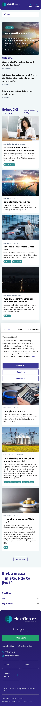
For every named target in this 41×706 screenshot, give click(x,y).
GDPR (13, 698)
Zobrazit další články (29, 111)
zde (33, 356)
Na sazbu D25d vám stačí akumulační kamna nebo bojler (18, 149)
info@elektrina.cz (12, 656)
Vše (8, 14)
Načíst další (20, 559)
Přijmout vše (20, 366)
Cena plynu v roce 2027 (14, 411)
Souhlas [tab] (7, 329)
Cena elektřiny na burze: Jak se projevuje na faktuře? (18, 459)
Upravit (19, 372)
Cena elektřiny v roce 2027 (16, 201)
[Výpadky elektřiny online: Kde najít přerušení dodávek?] (20, 65)
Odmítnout (20, 378)
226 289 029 (10, 652)
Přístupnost (28, 701)
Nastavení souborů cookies (11, 701)
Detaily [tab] (19, 329)
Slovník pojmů (7, 675)
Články (26, 664)
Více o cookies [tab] (32, 329)
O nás (6, 664)
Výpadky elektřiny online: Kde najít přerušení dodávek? (18, 300)
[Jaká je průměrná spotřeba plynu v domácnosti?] (20, 94)
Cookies (21, 698)
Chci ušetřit (21, 638)
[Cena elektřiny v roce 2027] (20, 38)
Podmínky (5, 698)
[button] (20, 593)
